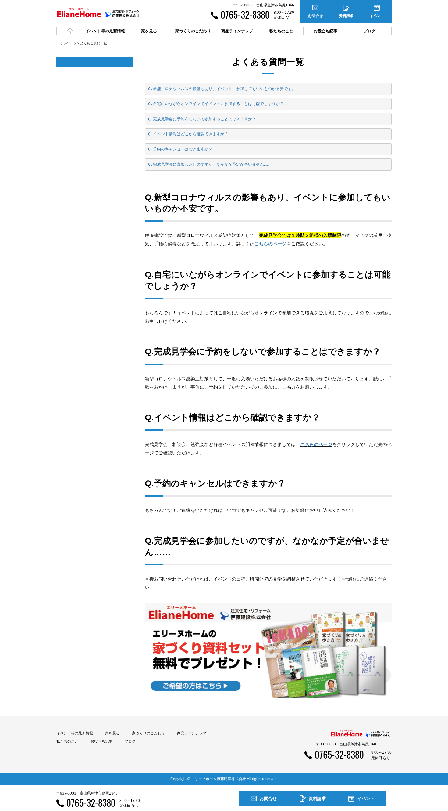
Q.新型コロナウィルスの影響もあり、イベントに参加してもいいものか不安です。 (222, 88)
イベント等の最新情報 (74, 733)
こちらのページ (316, 444)
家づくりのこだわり (148, 733)
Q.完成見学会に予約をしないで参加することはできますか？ (202, 119)
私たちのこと (67, 741)
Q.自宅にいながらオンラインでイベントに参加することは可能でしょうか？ (216, 103)
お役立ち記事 (325, 31)
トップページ (66, 43)
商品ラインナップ (191, 733)
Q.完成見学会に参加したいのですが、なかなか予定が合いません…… (208, 164)
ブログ (369, 31)
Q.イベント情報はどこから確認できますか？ (188, 134)
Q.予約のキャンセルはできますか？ (180, 149)
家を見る (112, 733)
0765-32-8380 (245, 14)
